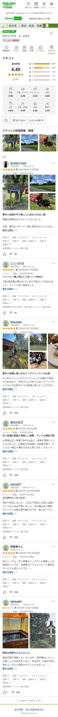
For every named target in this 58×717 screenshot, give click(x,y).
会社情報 (18, 709)
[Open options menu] (53, 163)
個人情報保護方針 (35, 709)
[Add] (51, 33)
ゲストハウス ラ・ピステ (16, 35)
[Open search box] (6, 120)
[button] (11, 142)
